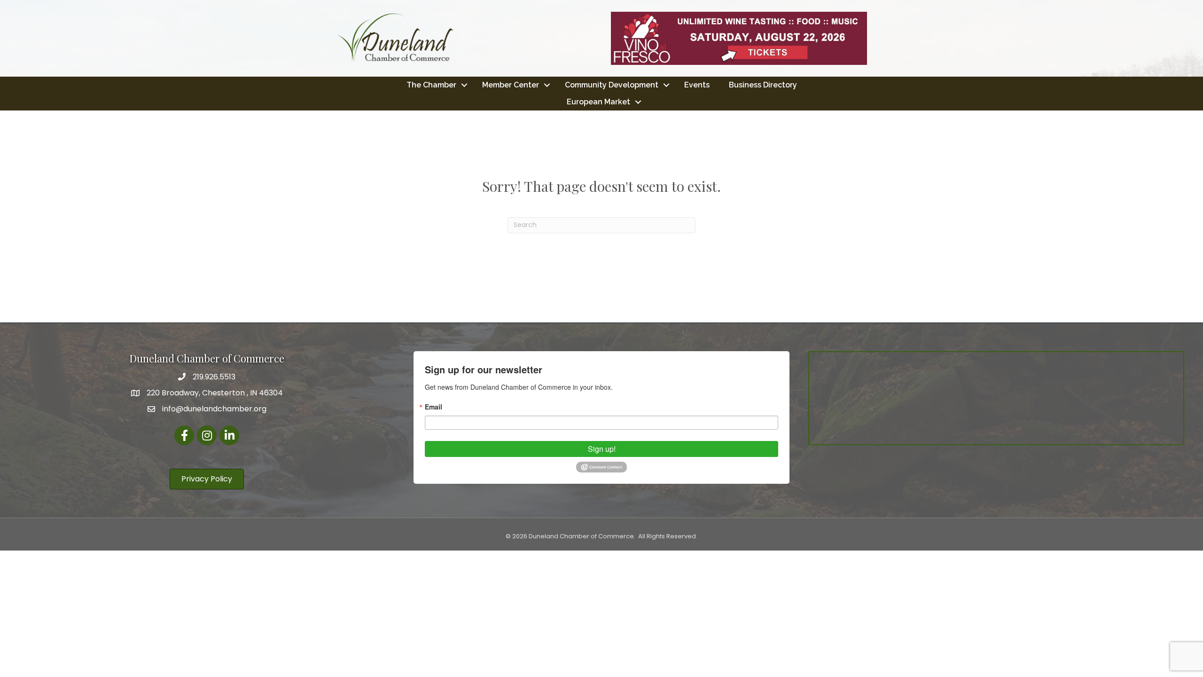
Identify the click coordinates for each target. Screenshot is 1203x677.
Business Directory (763, 84)
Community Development (611, 84)
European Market (598, 101)
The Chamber (431, 84)
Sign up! (602, 448)
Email (433, 406)
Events (697, 84)
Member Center (510, 84)
